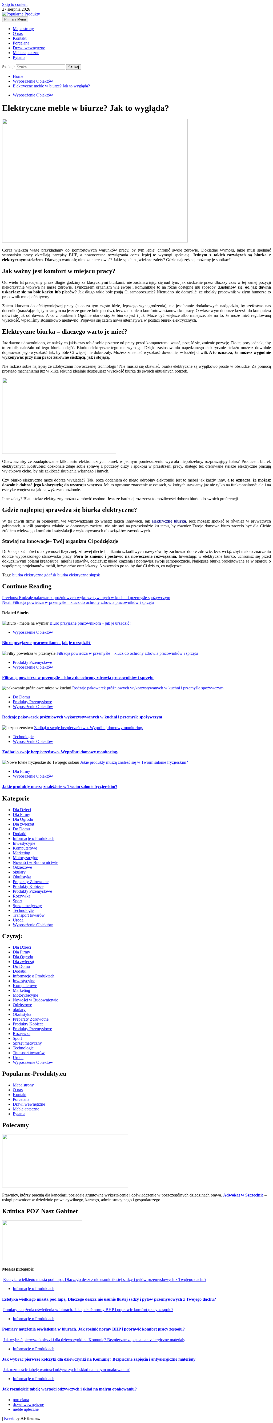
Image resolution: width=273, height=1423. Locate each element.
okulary (19, 872)
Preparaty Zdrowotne (31, 881)
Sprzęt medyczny (27, 905)
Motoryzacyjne (25, 857)
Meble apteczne (26, 52)
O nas (18, 33)
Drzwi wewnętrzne (29, 48)
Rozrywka (21, 896)
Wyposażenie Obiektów (33, 95)
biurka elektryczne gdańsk (34, 575)
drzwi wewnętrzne (28, 1404)
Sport (17, 901)
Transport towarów (29, 915)
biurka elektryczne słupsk (78, 575)
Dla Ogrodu (23, 819)
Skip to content (14, 4)
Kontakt (19, 38)
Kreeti (9, 1418)
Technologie (23, 736)
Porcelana (21, 43)
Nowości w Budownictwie (35, 862)
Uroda (18, 920)
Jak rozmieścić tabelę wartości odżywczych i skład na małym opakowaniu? (66, 1369)
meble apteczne (26, 1409)
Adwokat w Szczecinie (243, 1195)
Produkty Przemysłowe (32, 662)
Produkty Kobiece (28, 886)
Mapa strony (23, 28)
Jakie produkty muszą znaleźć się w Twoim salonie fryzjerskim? (134, 762)
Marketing (21, 853)
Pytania (19, 57)
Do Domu (21, 697)
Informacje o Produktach (33, 838)
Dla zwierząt (23, 824)
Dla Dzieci (22, 809)
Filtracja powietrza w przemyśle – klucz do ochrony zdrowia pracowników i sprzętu (78, 602)
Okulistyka (22, 877)
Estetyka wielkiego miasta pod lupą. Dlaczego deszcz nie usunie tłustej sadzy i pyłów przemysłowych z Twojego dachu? (104, 1279)
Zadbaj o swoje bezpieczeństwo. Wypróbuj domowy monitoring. (88, 727)
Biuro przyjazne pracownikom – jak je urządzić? (90, 623)
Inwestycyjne (24, 843)
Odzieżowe (22, 867)
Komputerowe (25, 848)
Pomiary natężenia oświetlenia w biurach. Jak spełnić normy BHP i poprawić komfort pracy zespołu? (88, 1309)
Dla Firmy (21, 771)
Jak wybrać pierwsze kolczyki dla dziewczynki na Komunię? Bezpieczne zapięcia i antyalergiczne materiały (94, 1339)
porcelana (21, 1399)
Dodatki (19, 833)
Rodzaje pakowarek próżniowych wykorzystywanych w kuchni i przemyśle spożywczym (86, 597)
